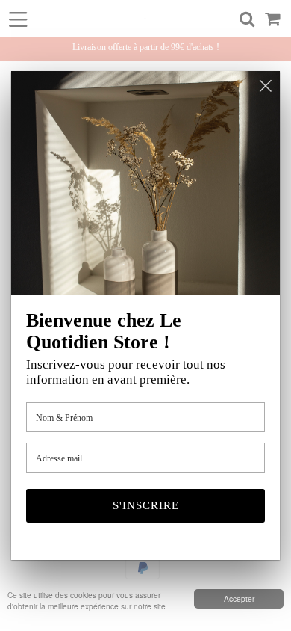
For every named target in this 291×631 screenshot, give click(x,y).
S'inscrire (146, 505)
